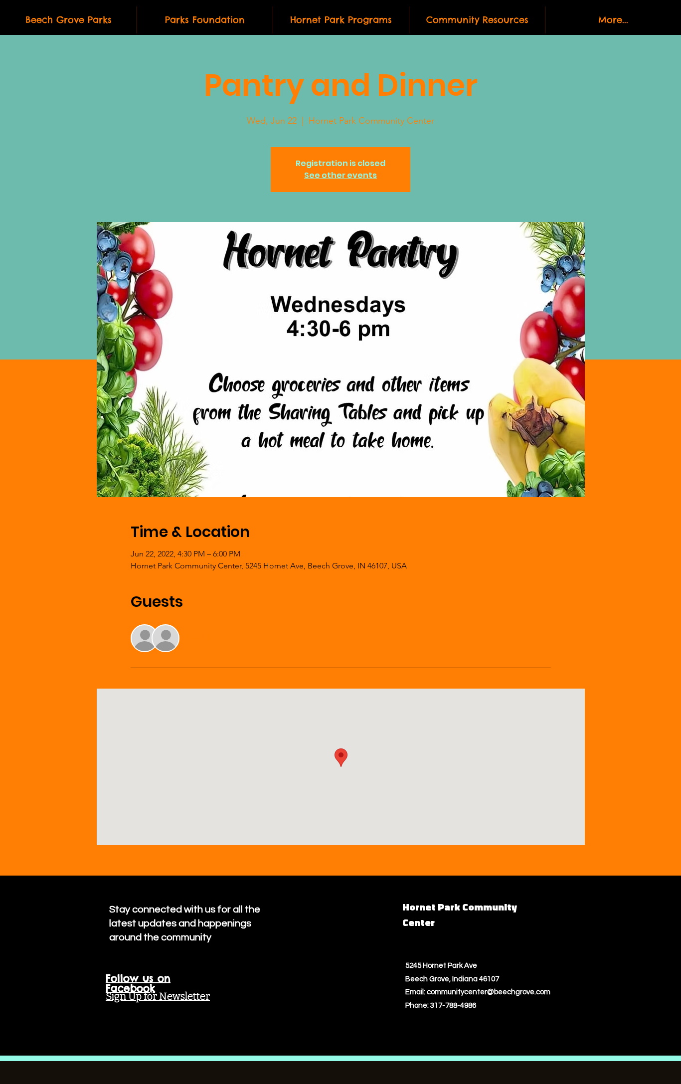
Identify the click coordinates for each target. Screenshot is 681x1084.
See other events (340, 175)
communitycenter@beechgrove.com (488, 992)
